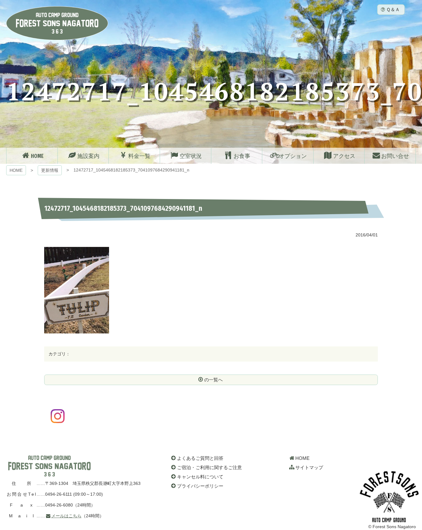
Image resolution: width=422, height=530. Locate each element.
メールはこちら (66, 515)
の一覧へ (213, 379)
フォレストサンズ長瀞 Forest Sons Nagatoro (57, 23)
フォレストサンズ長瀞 (49, 466)
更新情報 (49, 170)
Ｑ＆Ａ (393, 9)
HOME (16, 170)
